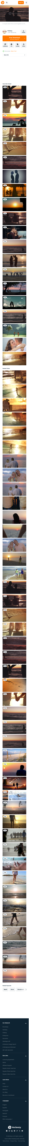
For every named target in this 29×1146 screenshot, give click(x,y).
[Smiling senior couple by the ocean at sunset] (14, 488)
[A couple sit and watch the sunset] (14, 217)
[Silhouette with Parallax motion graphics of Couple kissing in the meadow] (14, 302)
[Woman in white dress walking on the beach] (14, 390)
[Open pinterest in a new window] (14, 1140)
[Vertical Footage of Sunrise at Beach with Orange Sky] (5, 795)
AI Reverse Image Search (9, 1054)
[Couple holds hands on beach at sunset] (14, 91)
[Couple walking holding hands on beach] (14, 105)
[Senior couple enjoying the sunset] (14, 189)
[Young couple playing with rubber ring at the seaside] (14, 558)
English (5, 1114)
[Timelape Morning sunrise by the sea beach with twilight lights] (14, 817)
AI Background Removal (9, 1057)
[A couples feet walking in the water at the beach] (14, 147)
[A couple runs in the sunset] (14, 245)
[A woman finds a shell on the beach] (14, 316)
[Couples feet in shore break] (14, 133)
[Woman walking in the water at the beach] (14, 376)
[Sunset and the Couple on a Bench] (14, 119)
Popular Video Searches (9, 1084)
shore (12, 999)
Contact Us (5, 1096)
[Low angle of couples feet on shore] (14, 161)
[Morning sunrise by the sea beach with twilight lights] (14, 985)
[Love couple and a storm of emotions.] (14, 175)
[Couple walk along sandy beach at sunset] (14, 358)
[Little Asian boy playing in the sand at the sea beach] (11, 805)
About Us (5, 1099)
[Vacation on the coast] (14, 845)
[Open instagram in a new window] (8, 1140)
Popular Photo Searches (9, 1081)
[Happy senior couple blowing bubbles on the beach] (14, 474)
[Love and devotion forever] (14, 502)
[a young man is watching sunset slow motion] (14, 768)
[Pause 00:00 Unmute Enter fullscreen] (14, 13)
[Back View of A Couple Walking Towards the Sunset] (14, 203)
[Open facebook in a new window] (6, 1140)
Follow (23, 32)
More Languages (7, 1129)
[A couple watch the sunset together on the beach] (14, 586)
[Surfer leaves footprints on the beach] (14, 684)
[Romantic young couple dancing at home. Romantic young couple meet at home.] (14, 231)
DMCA (4, 1072)
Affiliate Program (7, 1075)
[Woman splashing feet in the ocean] (14, 418)
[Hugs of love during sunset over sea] (14, 460)
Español (5, 1117)
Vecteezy (5, 1039)
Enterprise (5, 1045)
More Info (6, 54)
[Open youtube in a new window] (21, 1140)
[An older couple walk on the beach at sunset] (14, 712)
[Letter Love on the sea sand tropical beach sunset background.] (14, 274)
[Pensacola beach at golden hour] (14, 754)
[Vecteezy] (2, 2)
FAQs (4, 1093)
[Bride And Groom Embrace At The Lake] (14, 344)
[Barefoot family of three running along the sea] (14, 572)
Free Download (14, 38)
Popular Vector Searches (9, 1078)
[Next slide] (22, 999)
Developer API (6, 1051)
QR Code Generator (8, 1060)
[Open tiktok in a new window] (16, 1140)
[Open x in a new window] (19, 1140)
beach (5, 999)
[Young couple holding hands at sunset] (14, 530)
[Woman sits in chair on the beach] (14, 404)
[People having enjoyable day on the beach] (14, 859)
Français (5, 1126)
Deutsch (5, 1123)
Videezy (5, 1042)
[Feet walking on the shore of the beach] (14, 642)
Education (5, 1048)
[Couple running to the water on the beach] (14, 330)
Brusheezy (5, 1036)
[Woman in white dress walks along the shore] (14, 446)
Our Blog (5, 1102)
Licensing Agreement (8, 1069)
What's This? (14, 51)
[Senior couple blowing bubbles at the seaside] (14, 544)
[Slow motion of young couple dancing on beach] (14, 259)
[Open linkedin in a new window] (11, 1140)
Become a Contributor (8, 1105)
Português (5, 1120)
